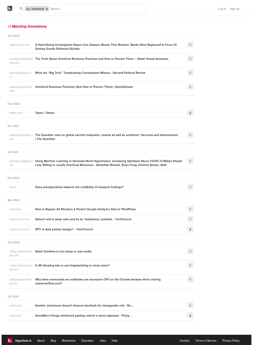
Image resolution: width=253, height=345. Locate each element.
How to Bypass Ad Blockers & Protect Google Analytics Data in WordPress (85, 209)
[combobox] (96, 8)
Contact (184, 340)
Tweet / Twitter (45, 113)
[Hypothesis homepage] (13, 9)
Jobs (103, 340)
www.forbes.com (20, 45)
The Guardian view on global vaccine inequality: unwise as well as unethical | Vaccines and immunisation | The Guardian (106, 137)
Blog (53, 340)
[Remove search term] (47, 8)
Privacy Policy (231, 340)
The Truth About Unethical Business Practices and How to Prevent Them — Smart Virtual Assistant (101, 59)
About (41, 340)
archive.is (15, 305)
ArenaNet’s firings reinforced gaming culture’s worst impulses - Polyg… (83, 315)
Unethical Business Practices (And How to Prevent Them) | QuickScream (84, 87)
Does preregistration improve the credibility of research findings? (79, 187)
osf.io (13, 187)
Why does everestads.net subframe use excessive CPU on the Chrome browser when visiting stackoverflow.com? (98, 281)
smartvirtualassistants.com (21, 61)
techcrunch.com (19, 219)
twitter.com (16, 113)
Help (114, 340)
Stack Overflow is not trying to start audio (63, 251)
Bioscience (69, 340)
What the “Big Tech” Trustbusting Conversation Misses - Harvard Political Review (90, 73)
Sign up (235, 8)
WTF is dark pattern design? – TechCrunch (64, 229)
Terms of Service (205, 340)
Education (87, 340)
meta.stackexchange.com (20, 253)
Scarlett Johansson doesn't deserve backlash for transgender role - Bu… (84, 305)
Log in (222, 8)
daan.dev (15, 209)
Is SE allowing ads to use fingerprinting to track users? (72, 265)
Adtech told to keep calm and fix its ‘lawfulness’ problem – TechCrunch (83, 219)
